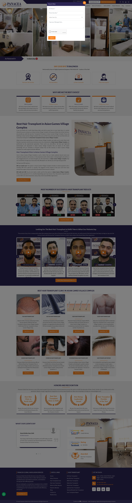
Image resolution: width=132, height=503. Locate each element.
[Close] (84, 2)
